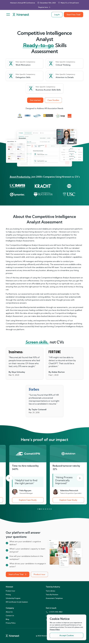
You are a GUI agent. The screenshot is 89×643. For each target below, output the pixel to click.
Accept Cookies (66, 635)
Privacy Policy (11, 623)
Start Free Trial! (73, 14)
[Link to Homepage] (21, 14)
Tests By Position (52, 594)
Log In (57, 14)
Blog (7, 619)
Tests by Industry (53, 587)
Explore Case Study (28, 500)
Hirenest (9, 587)
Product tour (39, 574)
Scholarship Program (13, 598)
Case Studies (53, 100)
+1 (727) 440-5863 (55, 612)
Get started (35, 100)
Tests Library (50, 591)
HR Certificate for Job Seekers (17, 602)
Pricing (8, 594)
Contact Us (10, 615)
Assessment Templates (54, 598)
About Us (9, 612)
